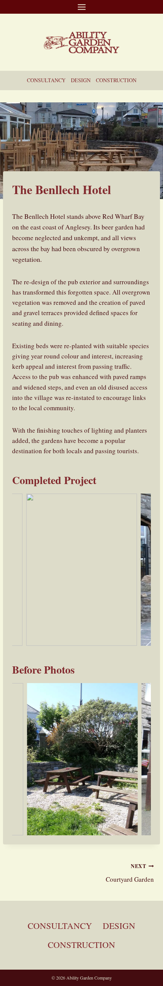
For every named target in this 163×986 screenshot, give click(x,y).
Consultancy (46, 80)
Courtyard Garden (130, 873)
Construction (116, 80)
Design (81, 80)
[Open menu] (81, 7)
